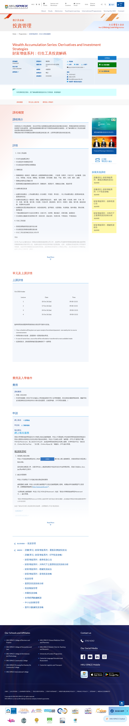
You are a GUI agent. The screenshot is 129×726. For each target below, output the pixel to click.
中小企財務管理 (32, 602)
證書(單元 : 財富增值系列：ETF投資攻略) (43, 555)
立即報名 (107, 58)
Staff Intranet (51, 691)
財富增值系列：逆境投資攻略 (38, 574)
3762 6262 (89, 641)
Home (14, 34)
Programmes (23, 34)
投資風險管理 (31, 588)
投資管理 (22, 25)
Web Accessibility (104, 691)
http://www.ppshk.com (39, 487)
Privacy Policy (82, 691)
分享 (70, 64)
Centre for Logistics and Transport (51, 665)
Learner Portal (77, 4)
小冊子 (85, 64)
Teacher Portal (38, 691)
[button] (105, 4)
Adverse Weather (92, 4)
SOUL (86, 4)
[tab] (51, 112)
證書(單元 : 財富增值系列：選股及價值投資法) (46, 550)
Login (112, 4)
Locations (68, 5)
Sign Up (121, 4)
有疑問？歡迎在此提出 (75, 81)
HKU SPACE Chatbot (117, 719)
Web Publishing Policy (67, 691)
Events (45, 5)
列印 (77, 64)
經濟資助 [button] (15, 72)
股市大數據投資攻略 (34, 607)
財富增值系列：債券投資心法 (38, 559)
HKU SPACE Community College (17, 660)
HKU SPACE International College (17, 672)
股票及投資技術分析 (34, 583)
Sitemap (93, 691)
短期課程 (18, 511)
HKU (32, 4)
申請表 (71, 61)
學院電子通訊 (107, 160)
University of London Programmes (51, 654)
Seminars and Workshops (54, 4)
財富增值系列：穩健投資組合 (38, 569)
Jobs (6, 691)
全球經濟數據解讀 (33, 598)
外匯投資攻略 (31, 593)
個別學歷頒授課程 (21, 515)
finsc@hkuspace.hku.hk (75, 79)
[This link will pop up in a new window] (97, 674)
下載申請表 (26, 425)
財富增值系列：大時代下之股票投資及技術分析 (46, 564)
